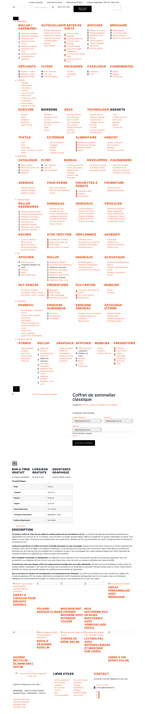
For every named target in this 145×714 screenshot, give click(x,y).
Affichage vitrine (113, 306)
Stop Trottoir (59, 234)
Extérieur (55, 137)
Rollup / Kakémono (27, 27)
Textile (24, 137)
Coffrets (85, 405)
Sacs (68, 109)
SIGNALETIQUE (23, 200)
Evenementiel (122, 66)
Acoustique (114, 257)
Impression (107, 417)
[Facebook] (99, 692)
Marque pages (27, 103)
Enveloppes (26, 101)
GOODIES (21, 80)
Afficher (26, 257)
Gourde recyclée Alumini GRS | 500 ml (23, 662)
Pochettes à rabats (87, 184)
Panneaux (55, 203)
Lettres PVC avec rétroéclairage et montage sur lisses (97, 645)
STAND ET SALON (24, 339)
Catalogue (96, 66)
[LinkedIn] (99, 695)
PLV (18, 253)
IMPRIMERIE (22, 21)
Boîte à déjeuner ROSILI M (44, 644)
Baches (24, 234)
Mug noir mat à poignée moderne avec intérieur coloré (72, 615)
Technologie (98, 109)
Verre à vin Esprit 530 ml (118, 659)
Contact (101, 674)
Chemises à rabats (29, 98)
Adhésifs (112, 234)
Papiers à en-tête (28, 106)
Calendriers (26, 88)
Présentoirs (57, 285)
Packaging (73, 66)
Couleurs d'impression (78, 417)
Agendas (25, 83)
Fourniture (114, 183)
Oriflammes (86, 234)
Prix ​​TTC (74, 436)
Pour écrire (57, 183)
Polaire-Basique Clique (49, 610)
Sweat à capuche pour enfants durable (24, 599)
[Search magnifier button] (52, 7)
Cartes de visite (73, 27)
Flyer (46, 160)
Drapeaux (84, 203)
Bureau (70, 160)
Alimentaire (86, 137)
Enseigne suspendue (56, 306)
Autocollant (53, 25)
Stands (24, 343)
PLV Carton (85, 285)
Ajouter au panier (83, 443)
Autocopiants (27, 85)
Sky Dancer (28, 285)
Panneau (25, 305)
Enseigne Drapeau (83, 306)
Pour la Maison (112, 405)
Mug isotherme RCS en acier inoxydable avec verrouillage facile (96, 618)
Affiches (95, 25)
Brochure (118, 25)
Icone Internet (26, 712)
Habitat (111, 137)
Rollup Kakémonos (28, 205)
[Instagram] (99, 697)
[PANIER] (117, 8)
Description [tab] (20, 526)
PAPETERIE (21, 156)
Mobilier (111, 285)
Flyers (47, 66)
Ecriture (26, 109)
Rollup (53, 257)
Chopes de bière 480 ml (70, 640)
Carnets (25, 90)
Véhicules (113, 203)
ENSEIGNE (21, 301)
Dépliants (27, 66)
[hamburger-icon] (16, 18)
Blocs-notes (26, 95)
